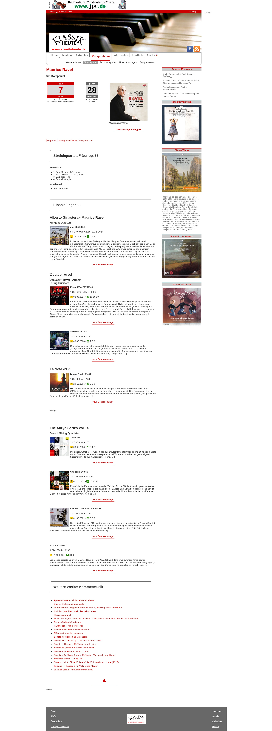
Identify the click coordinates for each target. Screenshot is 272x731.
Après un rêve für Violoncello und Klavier (74, 600)
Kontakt (215, 716)
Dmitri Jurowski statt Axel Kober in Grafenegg (178, 75)
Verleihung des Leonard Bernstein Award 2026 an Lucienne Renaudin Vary (181, 81)
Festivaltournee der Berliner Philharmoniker (175, 88)
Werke (75, 140)
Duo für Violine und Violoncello (69, 604)
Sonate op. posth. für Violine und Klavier (74, 648)
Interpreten (120, 55)
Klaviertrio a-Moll (62, 615)
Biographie (51, 140)
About (53, 711)
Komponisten (101, 56)
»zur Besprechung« (103, 264)
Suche (151, 55)
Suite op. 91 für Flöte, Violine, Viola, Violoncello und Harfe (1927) (86, 662)
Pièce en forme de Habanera (68, 633)
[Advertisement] (86, 418)
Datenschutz (56, 721)
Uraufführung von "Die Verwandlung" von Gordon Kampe (181, 94)
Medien (67, 55)
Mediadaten (217, 721)
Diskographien (108, 62)
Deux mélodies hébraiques (67, 622)
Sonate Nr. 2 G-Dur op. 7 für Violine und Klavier (77, 640)
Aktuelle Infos (73, 62)
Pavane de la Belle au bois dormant (71, 629)
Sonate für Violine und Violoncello (70, 637)
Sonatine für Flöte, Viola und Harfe (71, 651)
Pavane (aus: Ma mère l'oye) (68, 626)
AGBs (53, 716)
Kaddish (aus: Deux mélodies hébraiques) (75, 611)
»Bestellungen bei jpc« (128, 129)
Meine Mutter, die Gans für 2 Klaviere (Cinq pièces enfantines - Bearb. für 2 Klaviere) (96, 618)
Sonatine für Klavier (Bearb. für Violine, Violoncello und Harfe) (84, 655)
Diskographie (64, 140)
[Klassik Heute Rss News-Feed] (197, 51)
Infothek (137, 55)
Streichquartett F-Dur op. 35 (68, 659)
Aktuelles (82, 55)
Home (55, 55)
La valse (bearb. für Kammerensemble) (73, 670)
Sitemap (192, 12)
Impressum (217, 711)
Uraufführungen (128, 62)
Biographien (90, 62)
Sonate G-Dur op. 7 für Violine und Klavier (75, 644)
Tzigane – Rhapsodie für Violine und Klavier (76, 666)
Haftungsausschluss (60, 726)
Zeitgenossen (147, 62)
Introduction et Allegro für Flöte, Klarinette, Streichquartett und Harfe (88, 607)
